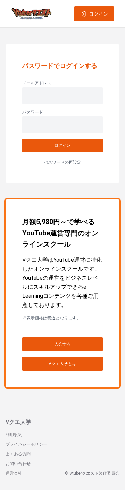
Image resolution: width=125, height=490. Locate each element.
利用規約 (14, 434)
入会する (62, 344)
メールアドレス (36, 83)
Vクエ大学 (18, 422)
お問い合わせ (18, 463)
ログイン (98, 14)
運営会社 (14, 473)
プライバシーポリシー (26, 444)
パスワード (32, 112)
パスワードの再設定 (62, 162)
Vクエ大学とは (62, 363)
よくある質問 (18, 454)
